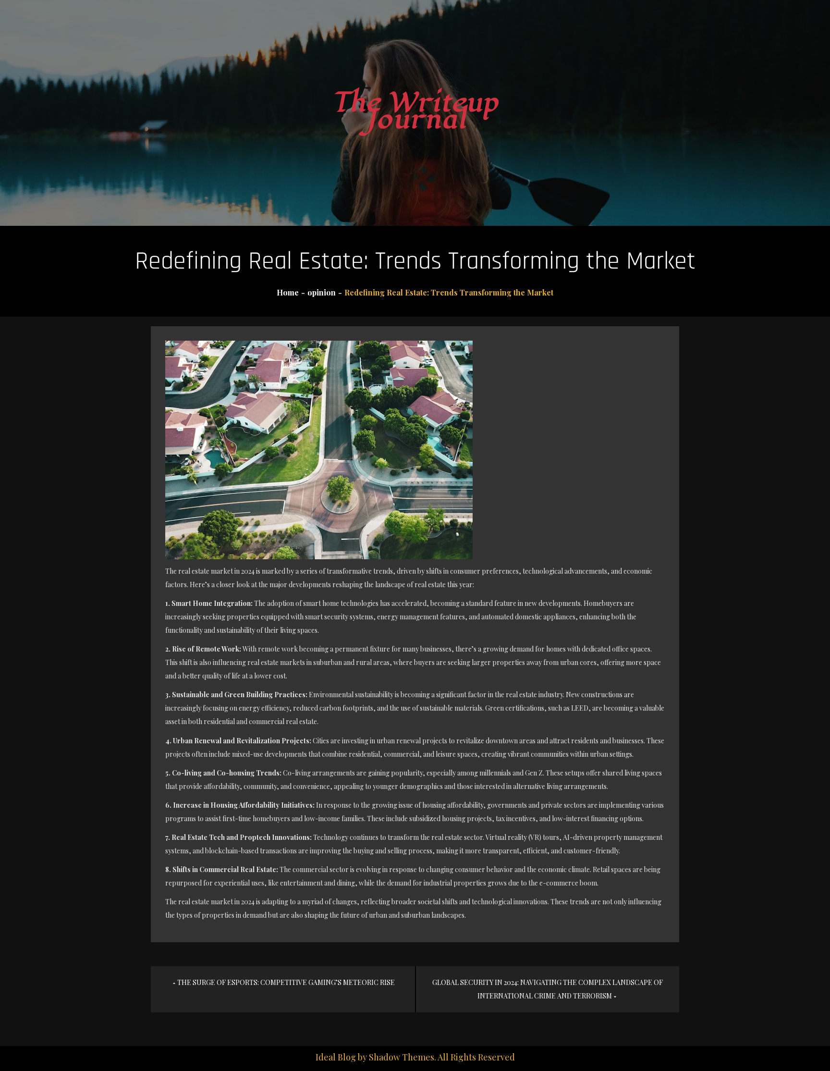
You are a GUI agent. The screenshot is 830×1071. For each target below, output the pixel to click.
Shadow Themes (401, 1057)
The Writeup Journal (415, 111)
